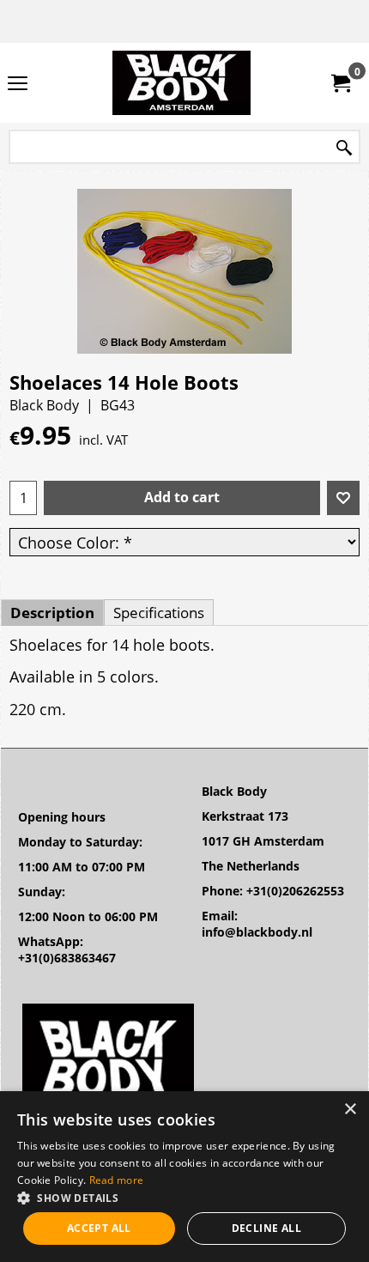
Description (52, 612)
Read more (116, 1180)
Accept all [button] (99, 1228)
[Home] (181, 83)
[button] (184, 1197)
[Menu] (17, 84)
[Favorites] (343, 498)
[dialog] (184, 1176)
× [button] (349, 1109)
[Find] (344, 148)
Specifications (158, 612)
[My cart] (340, 83)
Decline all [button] (266, 1228)
